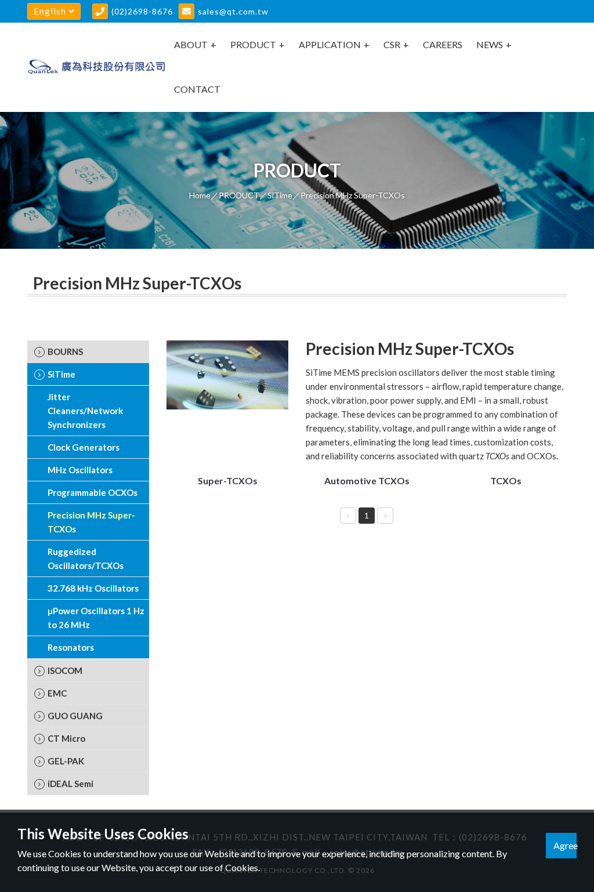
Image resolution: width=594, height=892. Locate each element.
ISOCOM (65, 670)
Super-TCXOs (228, 480)
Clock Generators (83, 447)
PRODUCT (253, 44)
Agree (565, 845)
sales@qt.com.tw (233, 11)
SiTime (279, 195)
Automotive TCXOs (367, 480)
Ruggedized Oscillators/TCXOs (86, 558)
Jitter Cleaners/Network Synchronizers (85, 410)
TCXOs (505, 480)
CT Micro (66, 738)
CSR (391, 44)
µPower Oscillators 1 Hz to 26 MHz (96, 617)
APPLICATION (330, 44)
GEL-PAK (66, 761)
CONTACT (197, 89)
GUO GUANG (75, 715)
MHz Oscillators (80, 470)
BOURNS (65, 351)
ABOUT (191, 44)
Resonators (71, 647)
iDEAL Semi (70, 783)
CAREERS (442, 44)
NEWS (489, 44)
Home (200, 195)
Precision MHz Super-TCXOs (91, 522)
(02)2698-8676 (142, 11)
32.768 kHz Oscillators (93, 588)
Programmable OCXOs (92, 492)
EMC (57, 693)
